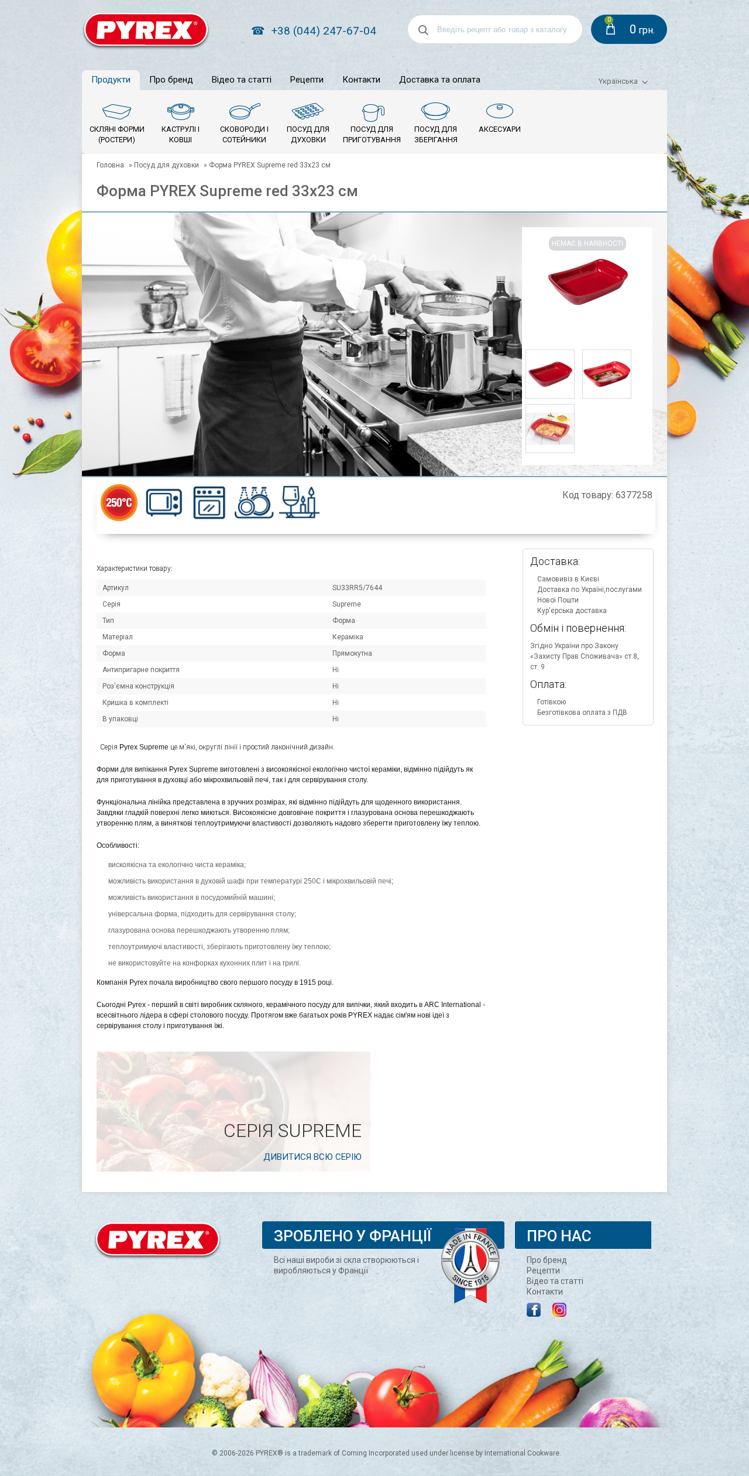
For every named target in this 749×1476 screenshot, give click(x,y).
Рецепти (307, 79)
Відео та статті (242, 79)
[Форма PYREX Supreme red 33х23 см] (550, 397)
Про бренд (171, 79)
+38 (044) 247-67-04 (323, 30)
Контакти (361, 79)
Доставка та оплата (439, 79)
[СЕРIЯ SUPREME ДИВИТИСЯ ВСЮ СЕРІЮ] (233, 1169)
